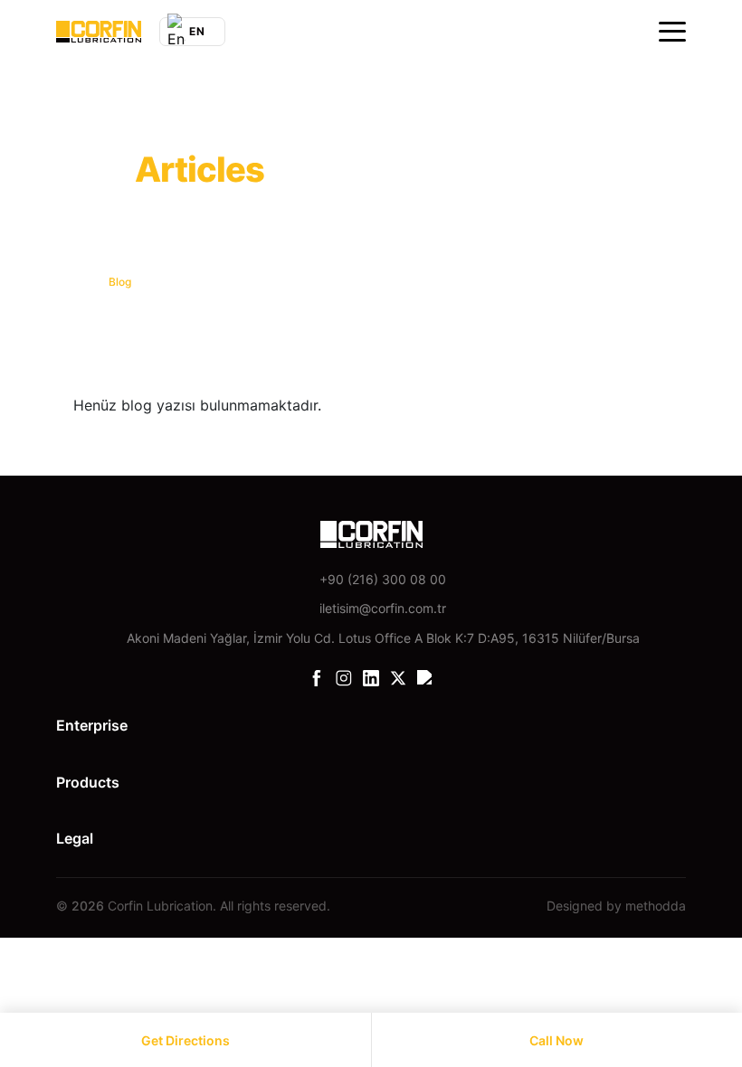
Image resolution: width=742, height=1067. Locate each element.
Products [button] (87, 782)
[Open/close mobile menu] (672, 32)
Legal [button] (74, 838)
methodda (655, 905)
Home (71, 281)
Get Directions (185, 1040)
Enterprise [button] (92, 725)
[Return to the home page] (98, 32)
